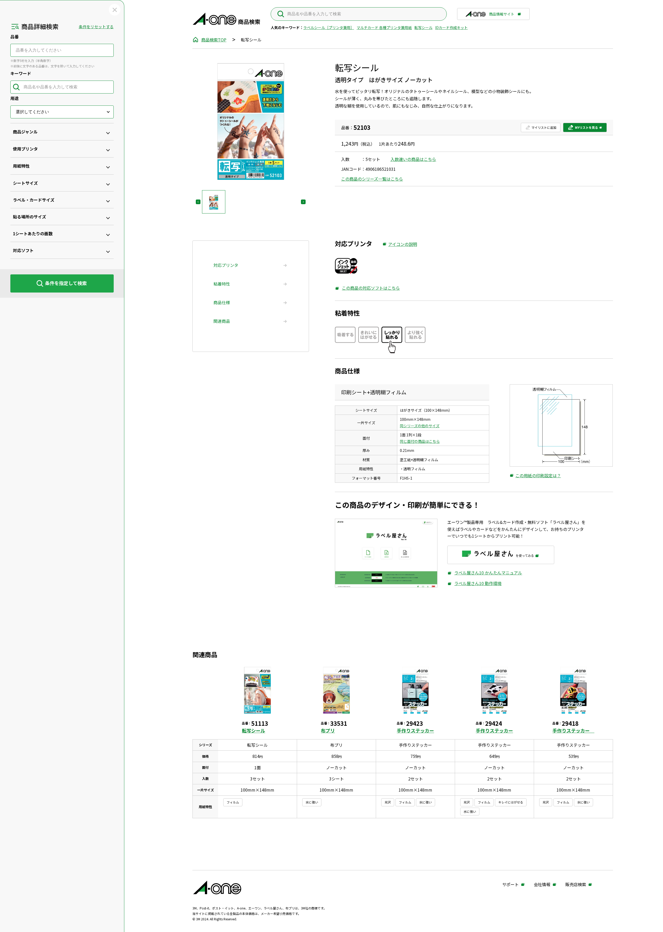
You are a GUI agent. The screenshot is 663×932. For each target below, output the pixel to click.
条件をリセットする (96, 26)
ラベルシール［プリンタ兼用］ (328, 27)
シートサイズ (25, 183)
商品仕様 (221, 302)
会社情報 (542, 884)
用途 (14, 98)
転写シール (423, 27)
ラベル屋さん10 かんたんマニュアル (484, 573)
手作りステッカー (415, 730)
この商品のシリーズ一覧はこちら (372, 179)
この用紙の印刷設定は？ (535, 475)
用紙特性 (21, 166)
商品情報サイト (501, 15)
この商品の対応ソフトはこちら (367, 288)
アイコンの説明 (400, 244)
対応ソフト (23, 250)
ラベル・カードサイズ (33, 200)
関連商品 (221, 321)
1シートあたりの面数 (33, 233)
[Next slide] (303, 202)
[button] (213, 202)
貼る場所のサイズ (29, 217)
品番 (14, 36)
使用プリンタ (25, 149)
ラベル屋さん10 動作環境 (474, 583)
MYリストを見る (582, 128)
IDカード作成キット (451, 27)
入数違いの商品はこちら (413, 159)
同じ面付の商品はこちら (420, 441)
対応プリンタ (225, 265)
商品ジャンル (25, 132)
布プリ (328, 730)
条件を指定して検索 (66, 283)
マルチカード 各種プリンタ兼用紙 (384, 27)
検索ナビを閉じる (114, 10)
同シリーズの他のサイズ (419, 425)
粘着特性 (221, 284)
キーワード (20, 73)
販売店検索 (575, 884)
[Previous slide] (198, 202)
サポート (510, 884)
